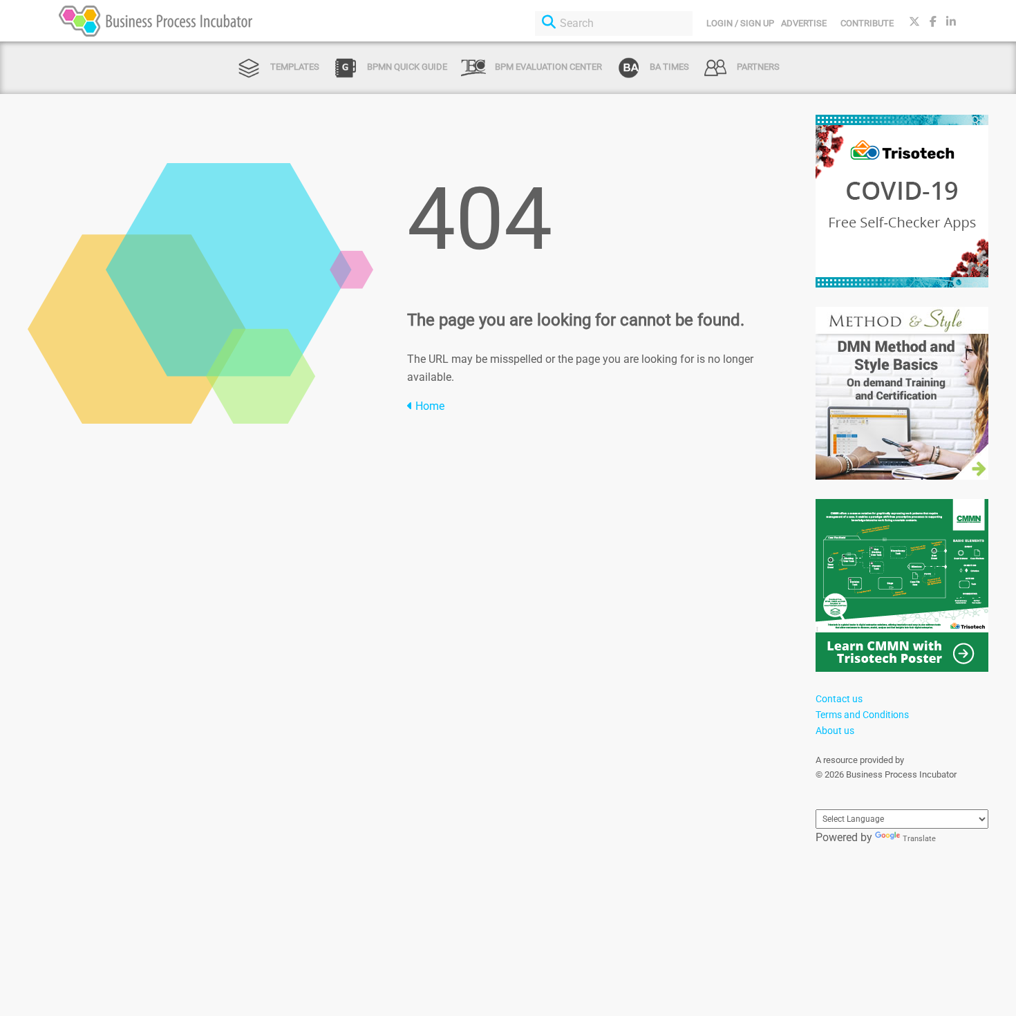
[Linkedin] (951, 21)
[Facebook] (933, 21)
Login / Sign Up (740, 23)
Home (428, 406)
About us (835, 730)
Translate (919, 838)
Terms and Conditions (862, 714)
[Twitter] (914, 21)
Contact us (839, 698)
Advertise (804, 23)
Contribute (867, 23)
